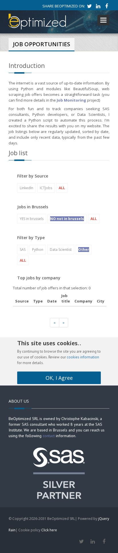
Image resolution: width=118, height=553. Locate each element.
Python (37, 249)
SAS (22, 249)
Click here (49, 530)
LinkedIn (26, 187)
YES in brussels (32, 218)
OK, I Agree (59, 377)
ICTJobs (46, 187)
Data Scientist (61, 249)
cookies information (83, 357)
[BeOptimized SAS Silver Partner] (59, 472)
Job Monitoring (71, 100)
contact (49, 435)
